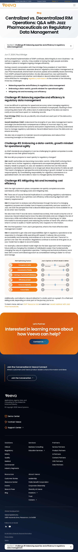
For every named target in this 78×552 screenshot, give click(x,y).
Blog (6, 493)
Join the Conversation (21, 378)
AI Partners (56, 454)
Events (7, 486)
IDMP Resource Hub (31, 304)
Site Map (7, 544)
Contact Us (38, 341)
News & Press (10, 489)
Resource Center (11, 482)
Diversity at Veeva (35, 489)
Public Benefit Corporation (38, 482)
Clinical (7, 447)
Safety (7, 454)
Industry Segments (12, 468)
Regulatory (9, 450)
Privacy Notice (9, 537)
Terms (7, 540)
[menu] (55, 1)
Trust (30, 496)
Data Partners (57, 465)
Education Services (36, 450)
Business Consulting (36, 447)
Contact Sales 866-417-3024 (23, 1)
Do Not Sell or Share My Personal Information (18, 533)
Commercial (9, 465)
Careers (32, 500)
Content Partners (59, 458)
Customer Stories (11, 478)
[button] (39, 46)
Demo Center (14, 416)
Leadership (33, 478)
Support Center (41, 1)
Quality (7, 458)
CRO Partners (57, 461)
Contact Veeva (14, 422)
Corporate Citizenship (37, 486)
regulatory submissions (37, 78)
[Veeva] (37, 5)
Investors (32, 493)
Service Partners (58, 447)
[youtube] (9, 527)
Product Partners (58, 450)
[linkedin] (6, 527)
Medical (8, 461)
